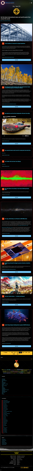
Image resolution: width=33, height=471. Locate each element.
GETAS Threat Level (16, 453)
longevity (22, 371)
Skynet (3, 384)
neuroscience (14, 104)
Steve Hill (4, 424)
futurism (8, 141)
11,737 (23, 352)
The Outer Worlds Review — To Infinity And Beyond (15, 296)
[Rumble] (27, 467)
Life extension (15, 371)
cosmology (8, 194)
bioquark (18, 369)
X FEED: (11, 458)
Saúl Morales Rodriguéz (6, 401)
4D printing (3, 379)
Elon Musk (3, 383)
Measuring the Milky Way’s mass (7, 227)
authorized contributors (7, 20)
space (7, 302)
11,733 (12, 352)
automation (3, 392)
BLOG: (17, 458)
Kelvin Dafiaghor (5, 409)
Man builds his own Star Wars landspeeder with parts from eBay (17, 113)
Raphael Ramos (5, 421)
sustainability (18, 373)
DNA (2, 381)
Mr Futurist (3, 441)
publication (6, 46)
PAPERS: (18, 463)
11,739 (29, 352)
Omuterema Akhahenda (6, 413)
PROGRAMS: (18, 462)
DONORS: (14, 459)
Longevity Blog (4, 440)
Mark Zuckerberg (4, 385)
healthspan (25, 370)
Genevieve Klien (5, 400)
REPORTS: (18, 461)
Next (17, 354)
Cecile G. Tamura (5, 415)
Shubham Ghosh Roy (6, 402)
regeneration (9, 373)
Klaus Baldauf (5, 414)
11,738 (26, 352)
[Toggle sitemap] (30, 2)
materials (8, 155)
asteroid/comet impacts (5, 389)
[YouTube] (26, 467)
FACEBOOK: (11, 456)
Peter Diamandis (4, 380)
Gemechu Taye (5, 408)
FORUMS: (14, 464)
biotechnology (25, 369)
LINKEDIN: (12, 457)
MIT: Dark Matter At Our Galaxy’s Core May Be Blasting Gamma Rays (17, 189)
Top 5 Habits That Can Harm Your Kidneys (13, 161)
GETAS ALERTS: (18, 457)
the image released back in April (23, 225)
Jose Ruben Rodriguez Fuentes (7, 411)
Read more (16, 60)
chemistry (8, 269)
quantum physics (14, 269)
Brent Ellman (5, 425)
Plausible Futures (4, 443)
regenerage (5, 373)
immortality (4, 371)
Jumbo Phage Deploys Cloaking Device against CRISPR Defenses (17, 325)
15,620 (14, 354)
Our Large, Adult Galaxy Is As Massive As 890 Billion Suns (16, 219)
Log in (2, 20)
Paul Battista (5, 57)
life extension (12, 57)
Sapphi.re (13, 467)
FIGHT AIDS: (12, 461)
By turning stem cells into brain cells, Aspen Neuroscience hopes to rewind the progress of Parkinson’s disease (17, 87)
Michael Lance (5, 427)
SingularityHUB (4, 444)
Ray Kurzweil (4, 382)
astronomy (3, 390)
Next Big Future (4, 442)
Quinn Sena (5, 194)
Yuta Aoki (4, 416)
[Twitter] (23, 467)
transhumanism (25, 373)
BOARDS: (18, 459)
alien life (3, 387)
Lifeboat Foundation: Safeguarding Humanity (14, 3)
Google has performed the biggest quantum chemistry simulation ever (17, 263)
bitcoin (28, 369)
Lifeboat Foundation (6, 467)
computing (11, 269)
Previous (5, 352)
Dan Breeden (5, 404)
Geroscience (3, 439)
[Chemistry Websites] (16, 364)
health (22, 370)
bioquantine (15, 369)
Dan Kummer (5, 412)
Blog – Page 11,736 (16, 6)
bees (2, 393)
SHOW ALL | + (3, 433)
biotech (22, 369)
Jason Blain (4, 428)
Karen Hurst (4, 410)
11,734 (15, 352)
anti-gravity (3, 388)
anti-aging (8, 369)
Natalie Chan (5, 422)
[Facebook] (21, 467)
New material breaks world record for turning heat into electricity (17, 150)
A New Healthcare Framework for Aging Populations (15, 43)
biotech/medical (9, 57)
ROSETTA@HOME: (11, 463)
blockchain (30, 369)
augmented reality (4, 391)
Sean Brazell (5, 423)
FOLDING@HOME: (11, 462)
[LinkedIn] (24, 467)
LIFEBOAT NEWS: (18, 456)
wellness (28, 373)
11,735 (17, 352)
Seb (3, 426)
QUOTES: (18, 464)
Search (31, 359)
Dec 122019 (3, 43)
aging (3, 369)
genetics (12, 104)
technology (21, 373)
